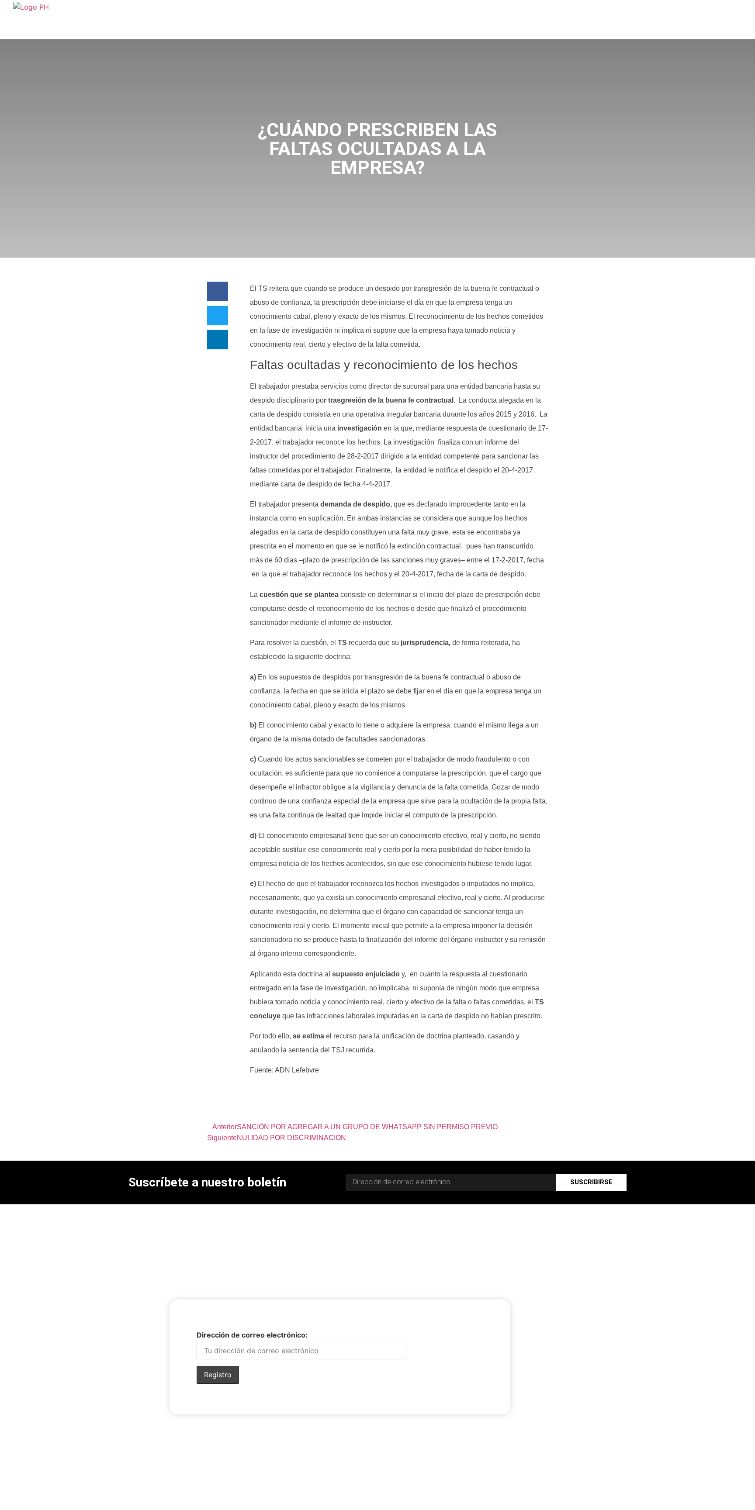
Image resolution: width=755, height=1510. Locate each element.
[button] (217, 291)
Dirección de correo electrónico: (252, 1335)
